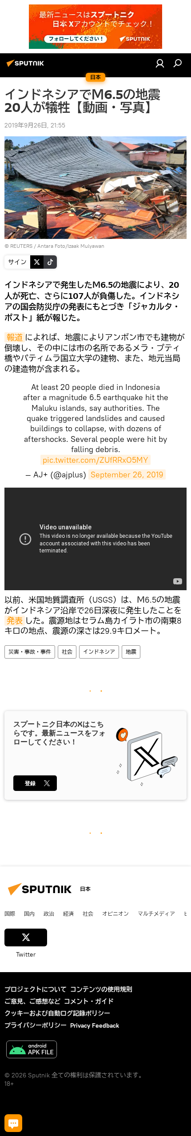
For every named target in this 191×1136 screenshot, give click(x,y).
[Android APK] (31, 1051)
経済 (68, 914)
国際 (9, 914)
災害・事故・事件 (29, 651)
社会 (67, 651)
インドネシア (99, 651)
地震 (131, 651)
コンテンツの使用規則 (101, 989)
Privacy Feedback (94, 1025)
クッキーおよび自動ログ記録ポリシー (57, 1013)
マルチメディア (156, 914)
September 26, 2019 (127, 474)
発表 (15, 621)
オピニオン (115, 914)
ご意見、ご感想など (32, 1001)
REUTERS (21, 245)
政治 (49, 914)
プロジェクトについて (35, 989)
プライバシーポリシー (35, 1025)
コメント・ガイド (89, 1001)
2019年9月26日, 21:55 (34, 125)
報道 (15, 337)
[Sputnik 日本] (26, 67)
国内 (29, 914)
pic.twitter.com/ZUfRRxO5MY (95, 460)
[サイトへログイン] (160, 63)
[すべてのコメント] (13, 1123)
